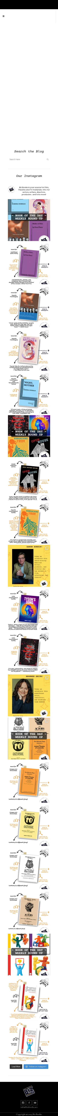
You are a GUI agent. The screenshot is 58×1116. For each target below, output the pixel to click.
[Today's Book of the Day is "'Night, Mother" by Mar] (29, 393)
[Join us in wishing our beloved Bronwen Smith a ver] (29, 695)
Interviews (17, 40)
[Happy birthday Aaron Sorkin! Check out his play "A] (29, 566)
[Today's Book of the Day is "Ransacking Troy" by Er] (29, 522)
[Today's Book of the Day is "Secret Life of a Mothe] (29, 350)
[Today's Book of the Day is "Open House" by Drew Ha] (29, 479)
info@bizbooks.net (29, 1107)
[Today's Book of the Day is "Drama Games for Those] (29, 1041)
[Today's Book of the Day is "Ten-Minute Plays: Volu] (29, 782)
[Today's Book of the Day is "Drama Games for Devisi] (29, 998)
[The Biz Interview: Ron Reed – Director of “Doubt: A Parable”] (29, 51)
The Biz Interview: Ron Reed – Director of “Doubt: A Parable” (29, 78)
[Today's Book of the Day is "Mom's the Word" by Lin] (29, 306)
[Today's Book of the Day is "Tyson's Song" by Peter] (29, 609)
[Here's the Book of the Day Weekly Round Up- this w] (29, 220)
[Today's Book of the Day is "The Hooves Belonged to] (29, 652)
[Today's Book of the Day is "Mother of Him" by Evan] (29, 263)
